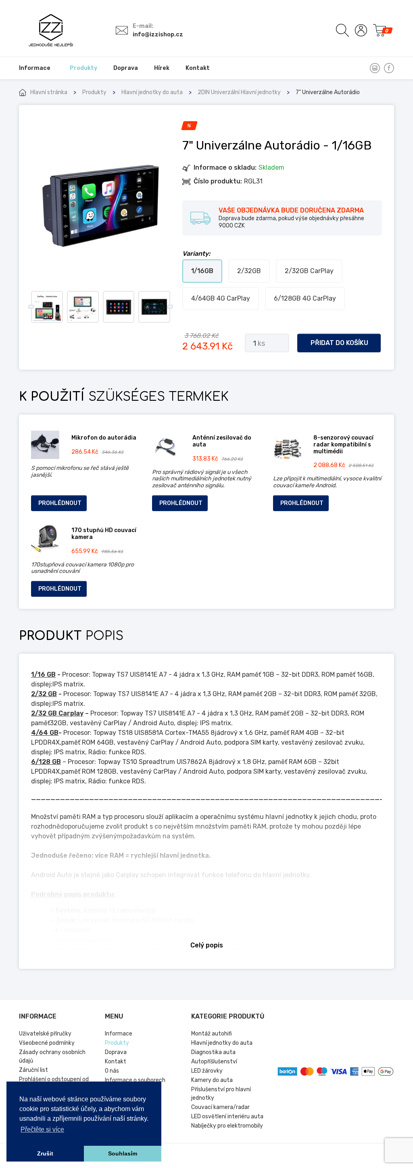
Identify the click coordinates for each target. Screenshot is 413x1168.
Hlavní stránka (48, 92)
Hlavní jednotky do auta (152, 92)
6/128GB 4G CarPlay (305, 298)
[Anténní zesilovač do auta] (166, 447)
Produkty (94, 92)
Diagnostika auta (213, 1052)
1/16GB (202, 271)
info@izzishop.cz (158, 34)
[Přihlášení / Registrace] (361, 30)
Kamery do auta (212, 1080)
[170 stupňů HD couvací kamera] (45, 539)
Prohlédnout (59, 503)
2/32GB (249, 271)
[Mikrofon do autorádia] (45, 445)
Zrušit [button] (45, 1153)
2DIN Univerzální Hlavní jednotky (239, 92)
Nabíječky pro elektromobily (227, 1125)
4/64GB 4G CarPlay (220, 298)
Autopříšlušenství (214, 1061)
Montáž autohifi (211, 1033)
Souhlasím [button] (122, 1153)
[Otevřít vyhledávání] (342, 30)
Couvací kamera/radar (220, 1107)
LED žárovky (207, 1070)
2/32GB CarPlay (309, 271)
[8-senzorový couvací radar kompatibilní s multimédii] (287, 450)
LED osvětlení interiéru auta (227, 1116)
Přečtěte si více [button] (42, 1129)
